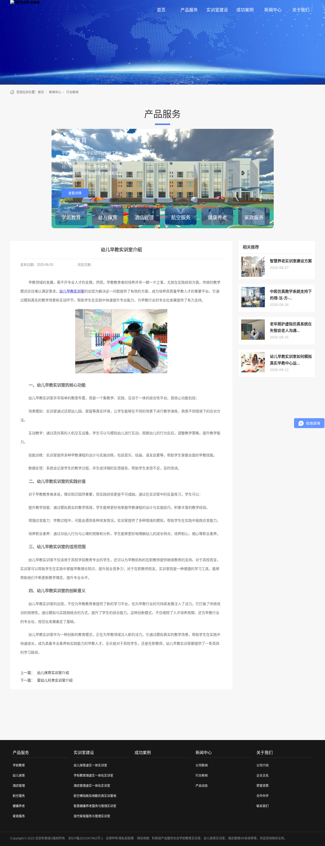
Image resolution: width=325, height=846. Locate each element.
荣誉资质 (262, 786)
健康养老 (19, 806)
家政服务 (19, 816)
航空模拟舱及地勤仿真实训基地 (95, 796)
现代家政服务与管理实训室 (92, 816)
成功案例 (245, 10)
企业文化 (262, 775)
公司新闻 (202, 765)
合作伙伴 (262, 796)
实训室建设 (217, 10)
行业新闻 (72, 92)
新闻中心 (273, 10)
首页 (161, 10)
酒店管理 (19, 786)
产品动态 (202, 786)
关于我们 (301, 10)
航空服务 (19, 796)
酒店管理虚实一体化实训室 (92, 786)
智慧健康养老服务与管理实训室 (95, 806)
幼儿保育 (19, 775)
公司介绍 (262, 765)
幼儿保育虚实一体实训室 (90, 765)
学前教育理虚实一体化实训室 (93, 775)
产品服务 (189, 10)
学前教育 (19, 765)
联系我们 (262, 806)
